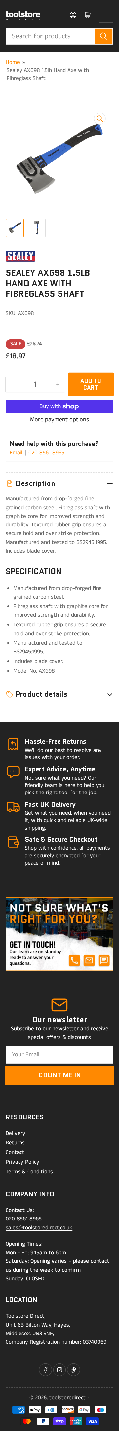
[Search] (103, 36)
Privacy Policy (22, 1162)
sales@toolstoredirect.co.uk (39, 1228)
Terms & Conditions (29, 1172)
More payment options (59, 419)
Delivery (15, 1133)
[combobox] (59, 36)
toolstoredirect (67, 1398)
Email (17, 453)
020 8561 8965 (46, 453)
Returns (15, 1143)
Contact (15, 1152)
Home (13, 62)
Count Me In (59, 1075)
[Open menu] (106, 15)
